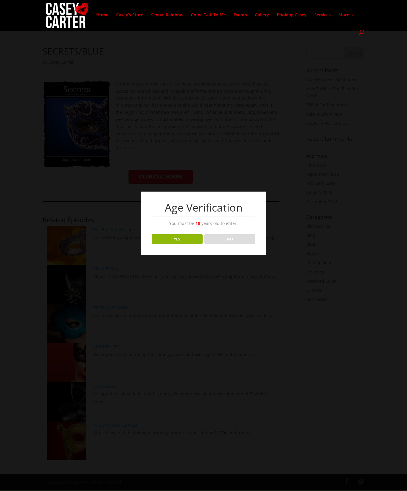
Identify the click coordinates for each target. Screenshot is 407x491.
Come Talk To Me (208, 15)
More (343, 15)
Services (322, 15)
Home (102, 15)
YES (177, 239)
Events (240, 15)
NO (230, 239)
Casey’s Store (129, 15)
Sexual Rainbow (167, 15)
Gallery (262, 15)
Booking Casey (292, 15)
